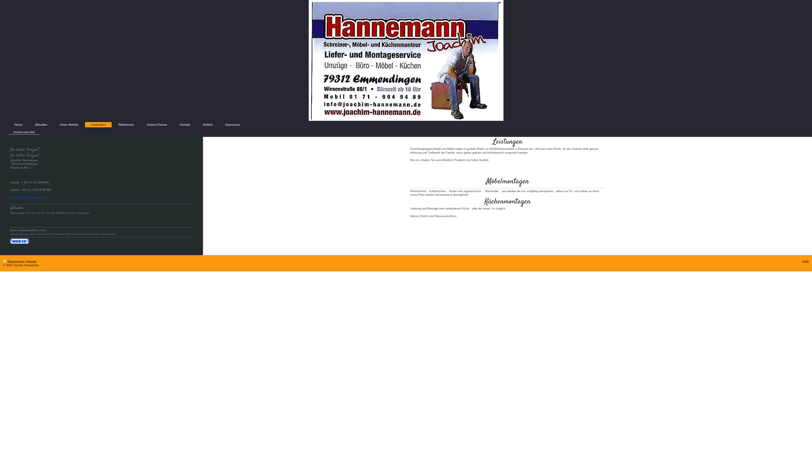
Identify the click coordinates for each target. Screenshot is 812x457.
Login (805, 261)
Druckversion (16, 261)
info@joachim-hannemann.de (28, 197)
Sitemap (31, 261)
